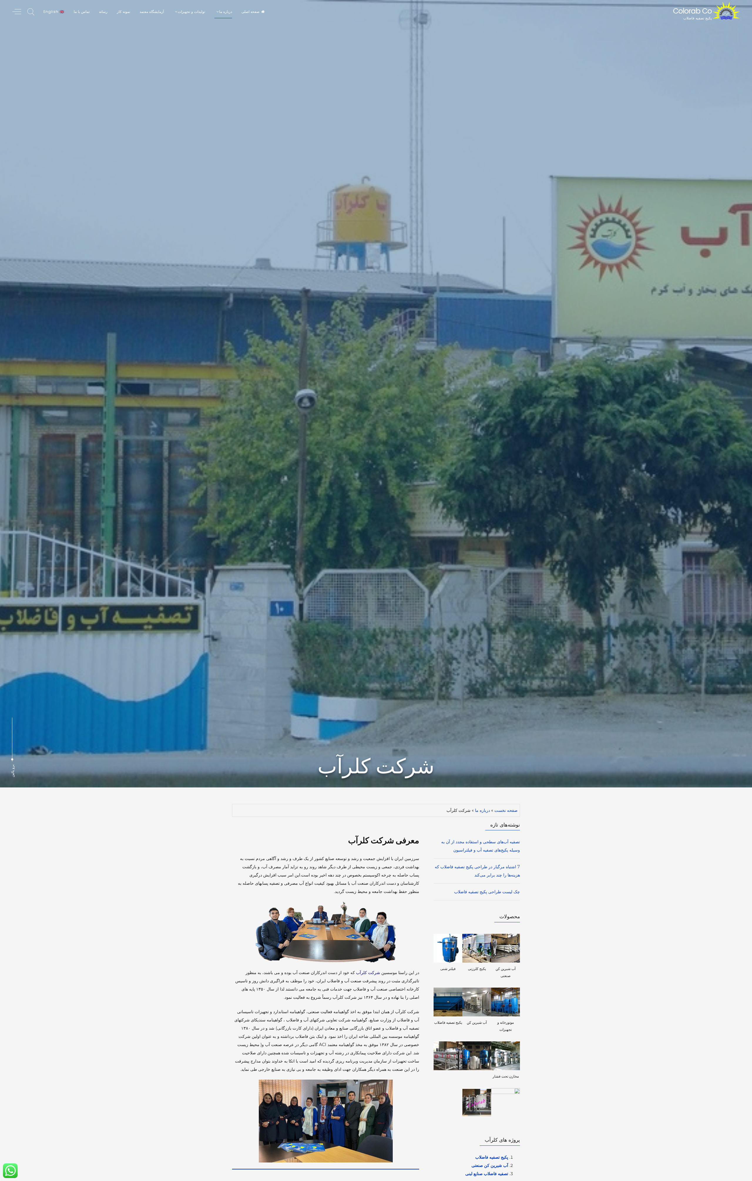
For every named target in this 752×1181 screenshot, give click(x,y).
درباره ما (482, 810)
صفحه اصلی (250, 11)
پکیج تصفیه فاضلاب (491, 1157)
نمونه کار (123, 11)
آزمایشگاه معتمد (152, 11)
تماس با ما (82, 11)
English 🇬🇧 (53, 11)
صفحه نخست (506, 810)
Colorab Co (692, 11)
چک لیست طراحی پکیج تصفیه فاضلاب (487, 891)
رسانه (103, 11)
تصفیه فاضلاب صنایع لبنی (486, 1173)
